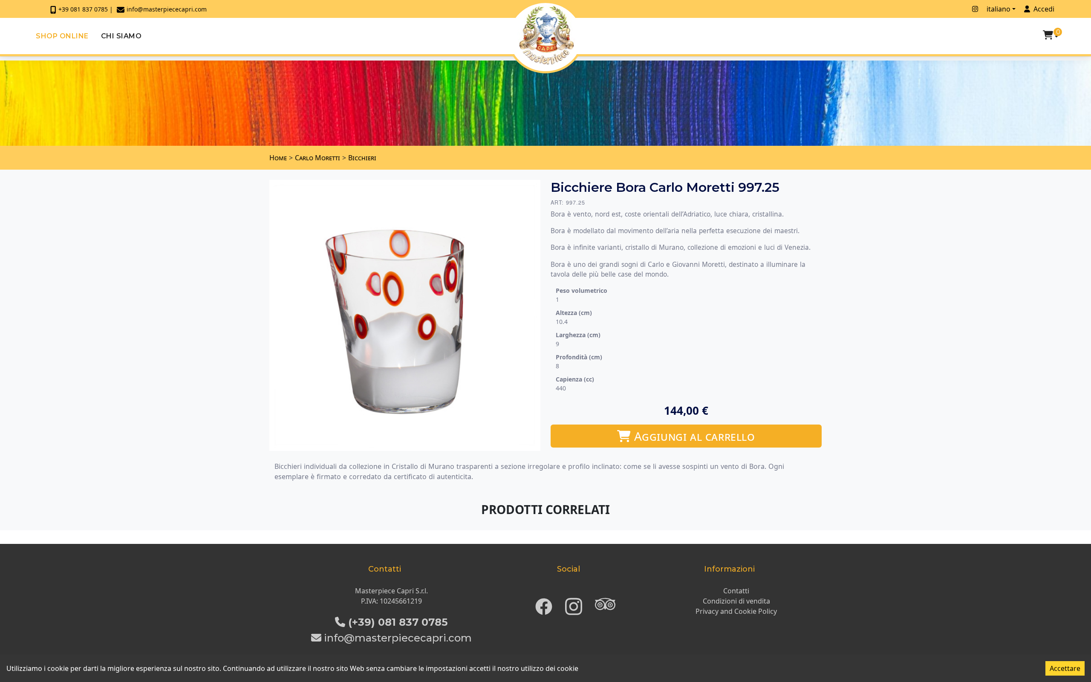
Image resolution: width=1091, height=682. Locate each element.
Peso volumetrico (581, 290)
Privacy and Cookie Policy (736, 611)
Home (278, 157)
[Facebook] (544, 604)
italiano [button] (998, 9)
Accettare (1065, 668)
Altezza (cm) (574, 313)
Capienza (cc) (575, 379)
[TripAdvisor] (605, 604)
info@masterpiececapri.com (167, 9)
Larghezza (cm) (578, 335)
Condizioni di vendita (736, 601)
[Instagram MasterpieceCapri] (975, 9)
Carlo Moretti (317, 157)
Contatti (736, 590)
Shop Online (62, 36)
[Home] (546, 35)
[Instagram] (574, 604)
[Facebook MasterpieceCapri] (963, 9)
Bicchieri (362, 157)
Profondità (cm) (579, 357)
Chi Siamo (121, 36)
